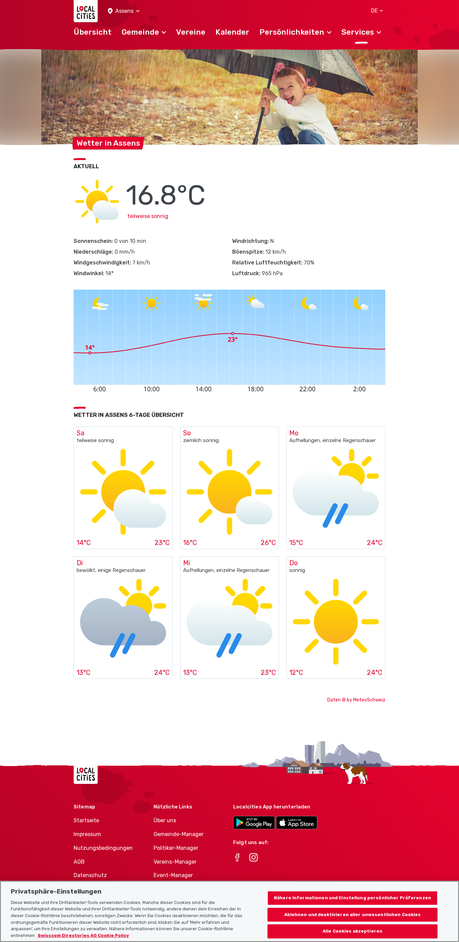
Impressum (87, 834)
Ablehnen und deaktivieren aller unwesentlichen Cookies (352, 914)
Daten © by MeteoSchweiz (356, 700)
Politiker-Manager (176, 848)
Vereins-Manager (175, 862)
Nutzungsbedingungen (103, 848)
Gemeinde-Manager (179, 834)
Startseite (86, 820)
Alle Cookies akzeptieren (352, 931)
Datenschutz (90, 875)
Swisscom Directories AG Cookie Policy (83, 935)
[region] (229, 911)
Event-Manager (173, 875)
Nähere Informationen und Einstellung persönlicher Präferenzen (352, 897)
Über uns (165, 820)
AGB (79, 862)
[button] (123, 11)
